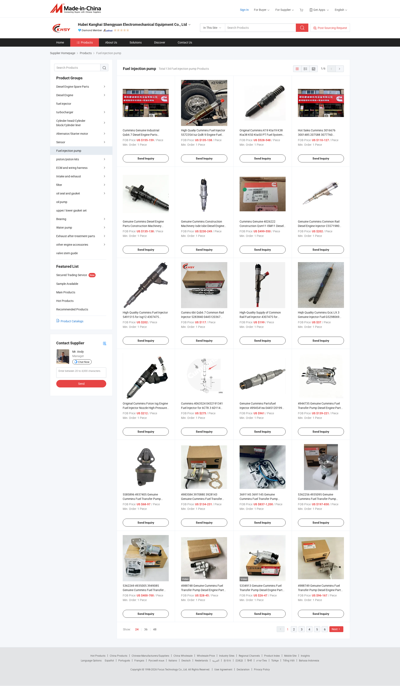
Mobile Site (290, 655)
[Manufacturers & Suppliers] (77, 8)
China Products (118, 655)
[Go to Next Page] (340, 69)
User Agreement (223, 669)
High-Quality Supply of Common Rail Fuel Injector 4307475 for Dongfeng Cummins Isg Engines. (260, 316)
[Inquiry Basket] (302, 10)
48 (154, 629)
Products (87, 42)
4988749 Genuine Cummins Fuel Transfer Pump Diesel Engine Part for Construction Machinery (319, 590)
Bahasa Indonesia (309, 660)
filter (59, 185)
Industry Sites (226, 655)
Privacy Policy (262, 669)
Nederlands (201, 660)
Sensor (60, 142)
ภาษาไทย (261, 660)
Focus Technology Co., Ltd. (173, 669)
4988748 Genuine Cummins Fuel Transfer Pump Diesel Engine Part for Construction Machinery (202, 590)
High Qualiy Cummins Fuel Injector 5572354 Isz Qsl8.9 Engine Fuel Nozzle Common (203, 134)
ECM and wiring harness (72, 168)
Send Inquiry (146, 158)
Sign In (244, 10)
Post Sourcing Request (332, 28)
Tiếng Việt (289, 660)
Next (335, 629)
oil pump (61, 202)
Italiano (173, 660)
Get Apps (319, 10)
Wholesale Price (206, 655)
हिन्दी (249, 660)
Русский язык (156, 660)
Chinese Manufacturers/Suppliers (150, 655)
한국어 (227, 660)
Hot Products (97, 655)
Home (60, 42)
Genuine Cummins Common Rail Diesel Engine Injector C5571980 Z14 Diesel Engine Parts (318, 225)
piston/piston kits (67, 159)
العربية (215, 660)
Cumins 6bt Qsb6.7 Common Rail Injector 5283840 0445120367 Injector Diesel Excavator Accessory (204, 316)
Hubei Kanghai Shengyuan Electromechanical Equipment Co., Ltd (132, 24)
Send (81, 384)
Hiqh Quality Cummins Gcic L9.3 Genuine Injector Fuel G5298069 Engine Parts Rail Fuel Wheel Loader (321, 316)
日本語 (239, 660)
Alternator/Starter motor (72, 134)
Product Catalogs (72, 321)
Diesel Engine (64, 95)
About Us (111, 42)
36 (146, 629)
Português (124, 660)
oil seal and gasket (68, 193)
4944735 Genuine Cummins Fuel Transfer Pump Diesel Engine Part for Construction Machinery (319, 407)
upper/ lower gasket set (71, 210)
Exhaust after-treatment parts (75, 236)
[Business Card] (104, 343)
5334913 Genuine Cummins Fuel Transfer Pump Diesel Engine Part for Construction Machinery (261, 590)
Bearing (61, 219)
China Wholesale (183, 655)
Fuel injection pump (68, 151)
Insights (305, 655)
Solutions (136, 42)
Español (109, 660)
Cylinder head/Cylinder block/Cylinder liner (70, 123)
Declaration (243, 669)
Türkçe (275, 660)
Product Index (272, 655)
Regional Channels (249, 655)
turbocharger (64, 112)
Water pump (64, 227)
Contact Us (185, 42)
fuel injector (63, 104)
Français (139, 660)
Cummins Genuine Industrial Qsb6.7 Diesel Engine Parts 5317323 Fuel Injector (141, 134)
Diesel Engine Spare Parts (72, 86)
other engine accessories (72, 245)
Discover (159, 42)
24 (137, 629)
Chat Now (83, 362)
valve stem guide (67, 253)
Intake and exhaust (68, 176)
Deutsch (186, 660)
